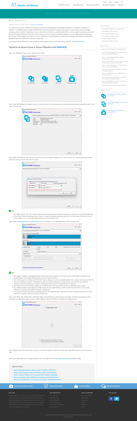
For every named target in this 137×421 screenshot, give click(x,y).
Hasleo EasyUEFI (54, 395)
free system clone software (62, 358)
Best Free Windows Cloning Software (18, 404)
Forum (83, 406)
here (89, 216)
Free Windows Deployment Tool (110, 36)
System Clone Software (37, 24)
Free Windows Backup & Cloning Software (113, 29)
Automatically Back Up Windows (21, 406)
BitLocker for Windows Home (110, 41)
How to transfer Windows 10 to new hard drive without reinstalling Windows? (114, 66)
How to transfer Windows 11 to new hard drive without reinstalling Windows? (114, 53)
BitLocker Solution (93, 5)
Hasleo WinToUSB (54, 398)
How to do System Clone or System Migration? (114, 85)
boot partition (23, 221)
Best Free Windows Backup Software (34, 402)
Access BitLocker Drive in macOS (35, 400)
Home (105, 2)
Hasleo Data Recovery (55, 402)
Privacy (83, 402)
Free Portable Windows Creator (110, 33)
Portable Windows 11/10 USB (16, 395)
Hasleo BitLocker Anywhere (56, 404)
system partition (35, 221)
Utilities (121, 5)
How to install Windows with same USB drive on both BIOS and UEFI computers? (114, 82)
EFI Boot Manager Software (109, 38)
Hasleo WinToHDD (54, 400)
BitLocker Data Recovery (32, 398)
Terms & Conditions (86, 395)
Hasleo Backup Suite (78, 41)
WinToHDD (18, 20)
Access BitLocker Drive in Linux (16, 402)
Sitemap (84, 404)
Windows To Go (64, 5)
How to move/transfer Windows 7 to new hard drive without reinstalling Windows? (114, 78)
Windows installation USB (31, 395)
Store (110, 2)
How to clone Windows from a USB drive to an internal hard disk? (114, 74)
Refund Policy (85, 398)
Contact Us (84, 400)
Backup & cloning (109, 5)
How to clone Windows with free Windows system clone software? (113, 58)
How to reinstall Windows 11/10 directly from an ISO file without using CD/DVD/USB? (115, 62)
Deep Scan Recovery (20, 398)
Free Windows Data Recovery (110, 31)
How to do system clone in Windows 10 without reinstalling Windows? (114, 70)
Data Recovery (78, 5)
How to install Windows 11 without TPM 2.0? (114, 49)
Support (116, 2)
